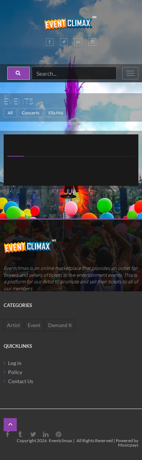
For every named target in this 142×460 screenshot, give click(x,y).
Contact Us (20, 381)
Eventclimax (60, 440)
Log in (14, 363)
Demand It (60, 325)
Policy (15, 372)
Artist (13, 325)
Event (34, 325)
